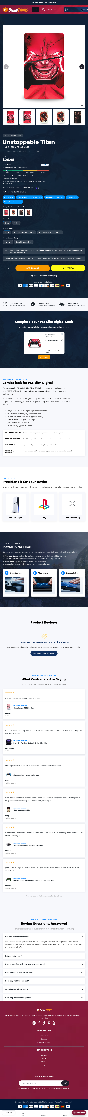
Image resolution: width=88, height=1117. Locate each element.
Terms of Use (59, 1102)
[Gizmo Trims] (15, 9)
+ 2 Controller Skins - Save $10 (50, 232)
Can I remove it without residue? (19, 972)
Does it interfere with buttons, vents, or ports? (25, 964)
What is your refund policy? (17, 989)
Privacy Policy (68, 1102)
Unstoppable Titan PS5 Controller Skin (50, 336)
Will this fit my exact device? (17, 936)
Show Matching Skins (23, 242)
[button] (47, 9)
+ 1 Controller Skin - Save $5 (24, 232)
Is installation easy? (13, 956)
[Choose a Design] (59, 9)
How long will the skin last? (17, 981)
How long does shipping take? (18, 997)
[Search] (36, 10)
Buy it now (68, 268)
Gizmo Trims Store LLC (30, 1102)
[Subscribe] (65, 1083)
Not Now (8, 242)
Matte (16, 223)
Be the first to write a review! (44, 653)
